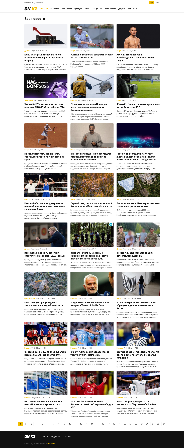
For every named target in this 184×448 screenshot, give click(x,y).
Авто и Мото (110, 9)
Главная (44, 9)
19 (120, 424)
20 (125, 424)
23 (142, 424)
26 (158, 424)
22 (136, 424)
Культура (78, 9)
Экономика (132, 9)
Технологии (66, 9)
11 (75, 424)
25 (153, 424)
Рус (151, 3)
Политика (54, 9)
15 (98, 424)
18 (114, 424)
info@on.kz (51, 444)
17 (109, 424)
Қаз (157, 3)
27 (164, 424)
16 (103, 424)
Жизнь (87, 9)
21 (131, 424)
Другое (121, 9)
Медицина (97, 9)
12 (81, 424)
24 (147, 424)
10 (70, 424)
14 (92, 424)
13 (86, 424)
